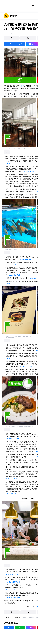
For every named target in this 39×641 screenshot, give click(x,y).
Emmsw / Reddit (32, 457)
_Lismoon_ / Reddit (11, 590)
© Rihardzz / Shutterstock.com (25, 149)
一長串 (22, 86)
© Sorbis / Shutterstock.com (10, 562)
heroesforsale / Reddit (12, 265)
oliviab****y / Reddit (26, 366)
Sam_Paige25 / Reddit (12, 582)
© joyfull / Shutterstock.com (10, 249)
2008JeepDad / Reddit (12, 479)
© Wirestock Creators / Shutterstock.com (13, 426)
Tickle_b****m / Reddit (12, 494)
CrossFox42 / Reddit (12, 439)
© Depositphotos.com (26, 336)
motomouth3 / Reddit (12, 574)
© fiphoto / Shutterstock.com (10, 149)
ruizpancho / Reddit (15, 275)
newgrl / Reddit (29, 171)
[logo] (14, 16)
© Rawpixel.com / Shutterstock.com (12, 336)
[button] (12, 38)
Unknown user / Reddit (26, 259)
